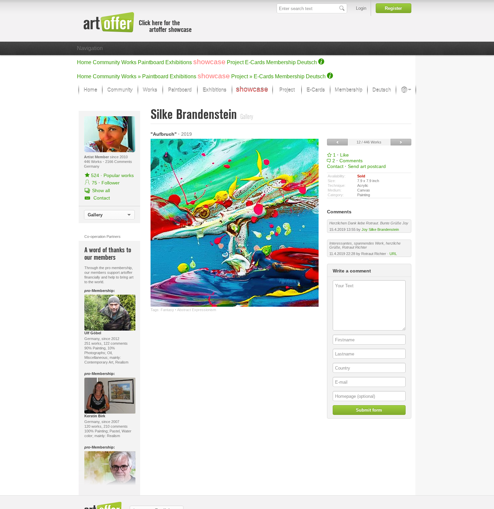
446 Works (93, 162)
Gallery (95, 214)
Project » (241, 76)
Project (235, 62)
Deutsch (307, 62)
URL (393, 254)
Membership (281, 62)
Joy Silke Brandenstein (380, 229)
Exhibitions (178, 62)
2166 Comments (118, 162)
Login (361, 8)
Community (106, 62)
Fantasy (167, 310)
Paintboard (151, 62)
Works (128, 62)
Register (393, 8)
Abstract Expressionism (196, 310)
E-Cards (255, 62)
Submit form (369, 410)
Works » (131, 76)
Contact (335, 166)
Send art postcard (367, 166)
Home (84, 62)
